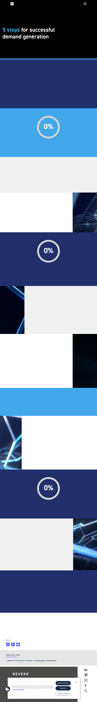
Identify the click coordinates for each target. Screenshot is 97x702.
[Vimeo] (86, 674)
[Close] (76, 682)
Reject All (63, 688)
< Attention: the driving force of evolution (19, 661)
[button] (7, 689)
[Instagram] (85, 680)
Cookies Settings (63, 693)
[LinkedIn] (85, 669)
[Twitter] (85, 690)
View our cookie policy (18, 689)
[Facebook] (85, 685)
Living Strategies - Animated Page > (45, 661)
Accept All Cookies (63, 683)
